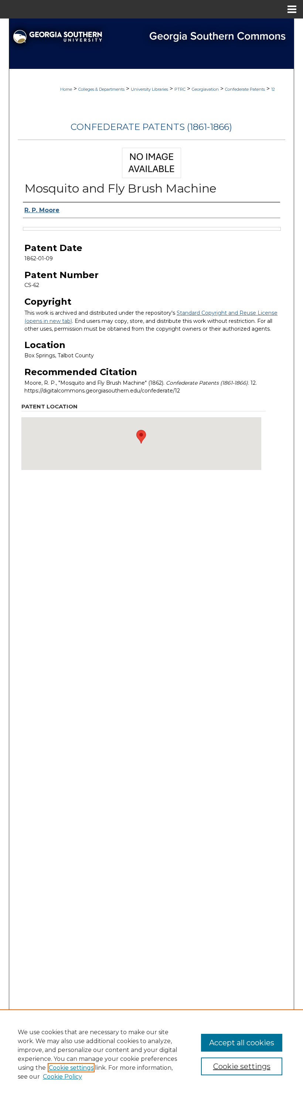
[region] (151, 1054)
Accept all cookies (241, 1042)
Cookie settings (71, 1067)
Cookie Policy (62, 1076)
